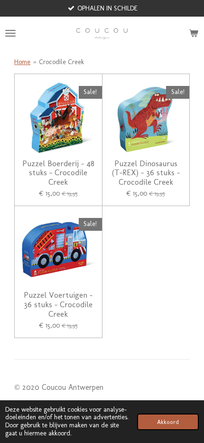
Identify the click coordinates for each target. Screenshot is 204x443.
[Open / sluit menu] (10, 33)
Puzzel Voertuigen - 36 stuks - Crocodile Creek (58, 304)
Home (22, 62)
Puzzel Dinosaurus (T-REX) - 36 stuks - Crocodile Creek (146, 173)
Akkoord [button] (168, 421)
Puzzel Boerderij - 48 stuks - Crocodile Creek (58, 173)
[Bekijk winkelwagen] (193, 33)
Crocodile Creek (61, 62)
